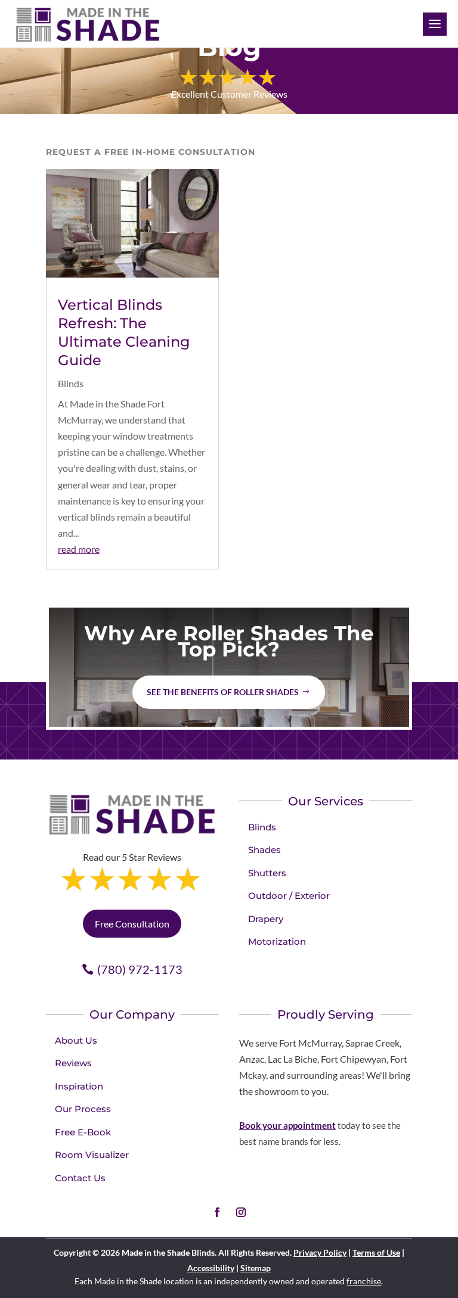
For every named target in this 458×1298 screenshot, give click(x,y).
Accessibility (210, 1268)
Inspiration (79, 1086)
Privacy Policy (319, 1252)
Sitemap (255, 1268)
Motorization (277, 941)
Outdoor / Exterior (289, 895)
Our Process (83, 1109)
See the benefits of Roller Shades (223, 692)
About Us (76, 1040)
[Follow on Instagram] (240, 1212)
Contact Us (80, 1178)
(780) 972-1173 (139, 969)
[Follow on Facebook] (217, 1212)
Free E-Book (83, 1132)
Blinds (70, 383)
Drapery (265, 919)
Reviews (73, 1063)
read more (79, 549)
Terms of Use (376, 1252)
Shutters (267, 873)
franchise (363, 1281)
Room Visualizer (92, 1154)
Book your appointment (287, 1125)
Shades (264, 849)
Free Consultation (132, 923)
